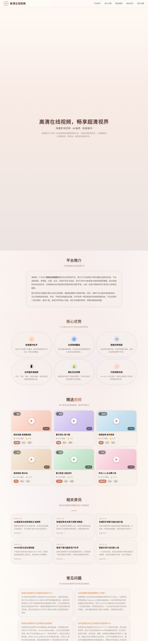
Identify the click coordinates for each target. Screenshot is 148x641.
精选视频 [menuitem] (118, 3)
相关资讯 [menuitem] (129, 3)
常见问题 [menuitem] (140, 3)
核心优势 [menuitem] (108, 3)
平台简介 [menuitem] (97, 3)
